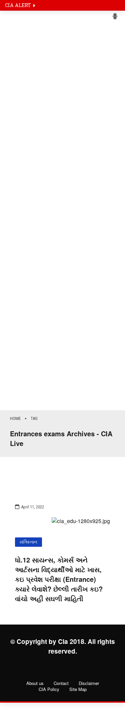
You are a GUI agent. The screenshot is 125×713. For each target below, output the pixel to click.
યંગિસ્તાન (28, 541)
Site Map (78, 689)
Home (15, 418)
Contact (61, 683)
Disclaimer (89, 683)
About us (35, 683)
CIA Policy (49, 689)
